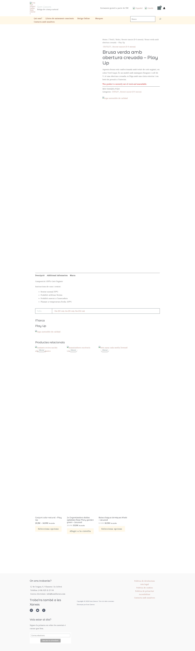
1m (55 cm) (69, 311)
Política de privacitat (144, 591)
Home (104, 39)
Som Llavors (44, 7)
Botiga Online (83, 18)
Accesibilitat (144, 594)
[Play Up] (47, 331)
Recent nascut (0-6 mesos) (132, 39)
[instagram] (32, 610)
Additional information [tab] (57, 275)
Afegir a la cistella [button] (80, 531)
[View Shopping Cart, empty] (159, 8)
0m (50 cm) (59, 311)
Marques (99, 18)
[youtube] (39, 610)
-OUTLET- (107, 47)
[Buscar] (160, 19)
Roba (118, 39)
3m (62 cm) (80, 311)
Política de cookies (144, 588)
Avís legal (144, 584)
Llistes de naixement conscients (60, 18)
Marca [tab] (72, 275)
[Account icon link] (164, 8)
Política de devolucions (144, 581)
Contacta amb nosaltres (44, 22)
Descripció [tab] (39, 275)
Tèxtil (111, 39)
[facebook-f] (44, 610)
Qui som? (38, 18)
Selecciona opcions (48, 529)
